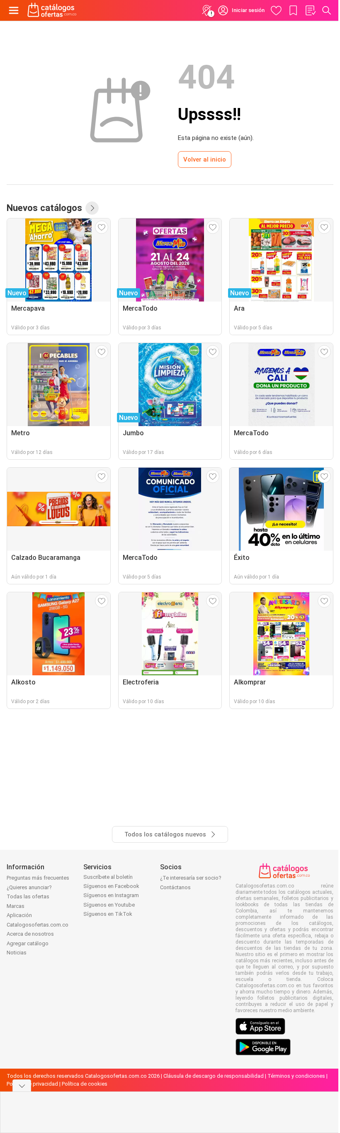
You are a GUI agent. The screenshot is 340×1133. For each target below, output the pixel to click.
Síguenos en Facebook (111, 886)
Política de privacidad (32, 1084)
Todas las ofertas (28, 896)
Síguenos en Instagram (111, 895)
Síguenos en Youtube (109, 905)
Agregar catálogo (28, 943)
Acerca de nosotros (30, 934)
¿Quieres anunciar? (29, 887)
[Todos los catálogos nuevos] (92, 208)
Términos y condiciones (296, 1076)
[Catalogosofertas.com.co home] (52, 10)
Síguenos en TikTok (107, 914)
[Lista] (310, 10)
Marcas (15, 906)
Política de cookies (84, 1084)
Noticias (17, 952)
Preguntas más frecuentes (38, 878)
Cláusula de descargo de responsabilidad (213, 1076)
